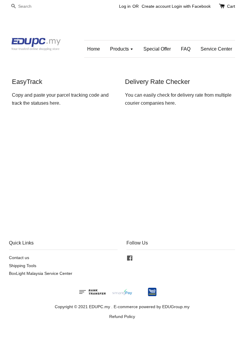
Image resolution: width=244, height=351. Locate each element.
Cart (231, 6)
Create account (156, 6)
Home (93, 48)
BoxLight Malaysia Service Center (40, 273)
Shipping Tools (22, 266)
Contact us (19, 258)
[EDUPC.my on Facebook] (129, 259)
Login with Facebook (191, 6)
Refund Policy (122, 316)
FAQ (185, 48)
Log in (125, 6)
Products (120, 48)
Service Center (216, 48)
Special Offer (157, 48)
